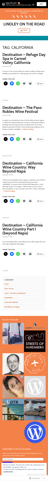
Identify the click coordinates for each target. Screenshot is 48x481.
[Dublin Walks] (35, 387)
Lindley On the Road (24, 24)
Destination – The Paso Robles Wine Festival (22, 109)
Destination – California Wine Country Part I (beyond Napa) (22, 229)
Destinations (9, 298)
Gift (41, 4)
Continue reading (27, 129)
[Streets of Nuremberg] (34, 341)
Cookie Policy (8, 471)
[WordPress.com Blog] (35, 432)
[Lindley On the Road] (13, 410)
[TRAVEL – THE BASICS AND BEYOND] (21, 16)
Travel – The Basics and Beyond (15, 293)
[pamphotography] (13, 334)
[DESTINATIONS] (26, 16)
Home (7, 284)
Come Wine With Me (11, 302)
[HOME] (13, 16)
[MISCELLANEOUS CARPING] (34, 16)
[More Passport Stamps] (35, 364)
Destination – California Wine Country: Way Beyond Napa (22, 167)
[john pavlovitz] (13, 364)
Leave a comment (7, 155)
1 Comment (5, 100)
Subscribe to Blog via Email (16, 449)
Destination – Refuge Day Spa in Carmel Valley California (24, 58)
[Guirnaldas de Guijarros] (13, 387)
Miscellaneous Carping (12, 307)
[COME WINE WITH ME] (30, 16)
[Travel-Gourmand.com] (35, 410)
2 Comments (5, 217)
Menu (25, 30)
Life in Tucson (9, 288)
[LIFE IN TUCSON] (17, 16)
